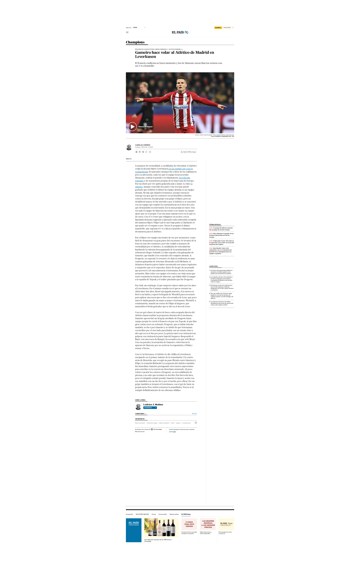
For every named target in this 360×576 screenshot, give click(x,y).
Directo (129, 159)
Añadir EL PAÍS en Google (189, 152)
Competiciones (186, 423)
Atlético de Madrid (164, 423)
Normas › (194, 413)
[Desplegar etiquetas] (196, 422)
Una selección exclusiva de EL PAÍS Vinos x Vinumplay (158, 540)
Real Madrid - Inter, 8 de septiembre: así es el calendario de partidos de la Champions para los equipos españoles (220, 250)
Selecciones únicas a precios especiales (205, 532)
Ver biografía (148, 407)
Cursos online (163, 514)
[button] (180, 102)
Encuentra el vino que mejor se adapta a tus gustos (189, 532)
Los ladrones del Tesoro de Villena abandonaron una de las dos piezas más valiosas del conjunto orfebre (222, 303)
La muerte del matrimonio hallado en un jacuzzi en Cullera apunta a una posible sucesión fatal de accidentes (221, 272)
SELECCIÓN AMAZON (142, 514)
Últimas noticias (215, 224)
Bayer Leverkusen (140, 423)
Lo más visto (213, 266)
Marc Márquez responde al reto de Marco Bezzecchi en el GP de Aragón (221, 235)
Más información (139, 431)
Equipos (178, 423)
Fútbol (172, 423)
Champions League (152, 423)
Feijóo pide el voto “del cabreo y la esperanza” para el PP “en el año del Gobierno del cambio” (221, 242)
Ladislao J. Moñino (142, 145)
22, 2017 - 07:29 (147, 147)
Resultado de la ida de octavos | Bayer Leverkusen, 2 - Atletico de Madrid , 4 (158, 49)
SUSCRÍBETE (218, 27)
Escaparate (129, 514)
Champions (135, 42)
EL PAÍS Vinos (186, 514)
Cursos (154, 514)
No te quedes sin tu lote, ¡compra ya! (225, 532)
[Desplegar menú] (127, 32)
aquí (174, 431)
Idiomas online (174, 514)
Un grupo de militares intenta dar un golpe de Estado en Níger (221, 229)
